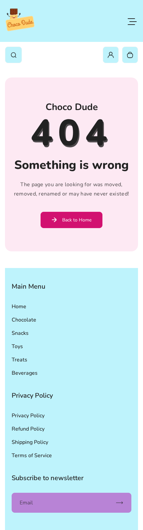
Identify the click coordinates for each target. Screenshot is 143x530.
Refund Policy (28, 429)
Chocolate (24, 320)
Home (19, 306)
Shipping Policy (30, 442)
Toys (17, 346)
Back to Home (76, 220)
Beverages (25, 373)
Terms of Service (32, 455)
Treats (19, 359)
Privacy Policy (28, 415)
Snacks (20, 333)
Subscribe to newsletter (47, 477)
